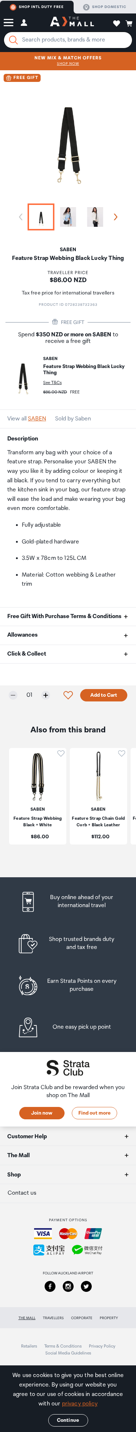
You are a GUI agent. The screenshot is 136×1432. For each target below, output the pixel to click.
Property (109, 1318)
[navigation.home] (72, 22)
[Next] (114, 216)
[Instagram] (68, 1286)
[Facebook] (50, 1286)
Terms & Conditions (63, 1346)
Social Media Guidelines (68, 1353)
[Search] (13, 40)
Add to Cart (103, 695)
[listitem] (68, 902)
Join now (41, 1113)
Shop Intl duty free (41, 7)
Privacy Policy (102, 1346)
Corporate (81, 1318)
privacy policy (80, 1403)
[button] (8, 22)
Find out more (94, 1113)
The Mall (27, 1318)
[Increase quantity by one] (45, 695)
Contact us (22, 1193)
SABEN (37, 418)
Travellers (53, 1318)
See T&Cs (52, 382)
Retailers (29, 1346)
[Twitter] (86, 1286)
